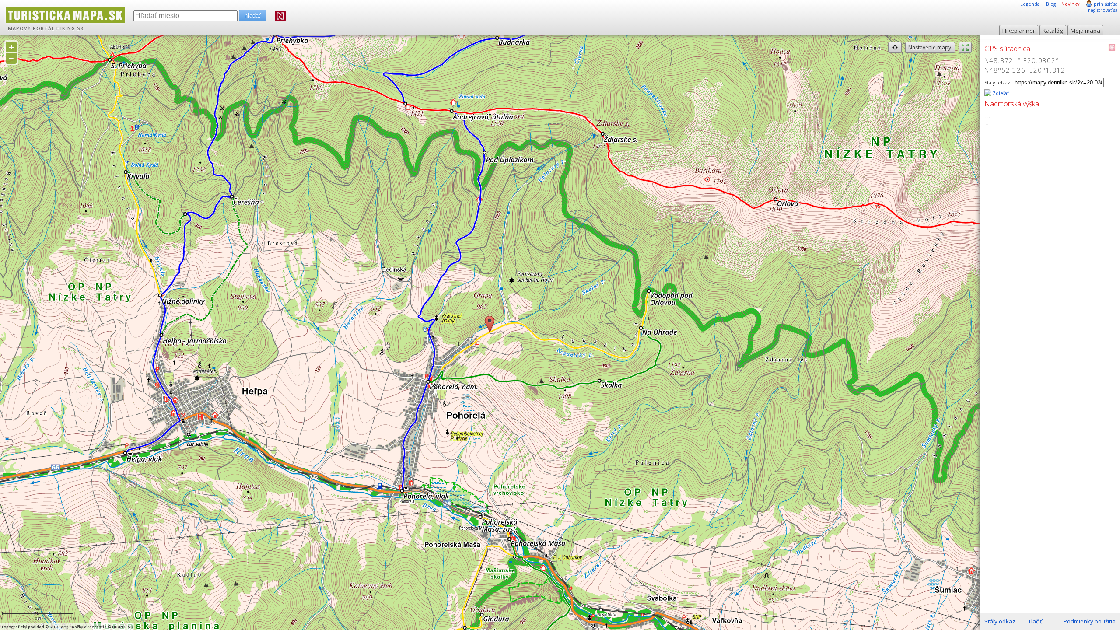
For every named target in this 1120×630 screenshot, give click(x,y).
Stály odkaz (999, 621)
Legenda (1030, 4)
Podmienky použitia (1090, 621)
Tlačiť (1035, 621)
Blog (1051, 4)
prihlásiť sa (1106, 4)
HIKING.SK (70, 28)
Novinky (1070, 4)
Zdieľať (1000, 93)
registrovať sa (1103, 10)
